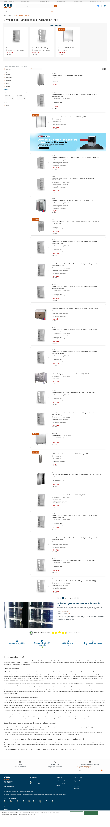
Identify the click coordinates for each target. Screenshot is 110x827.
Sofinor (8, 86)
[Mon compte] (98, 6)
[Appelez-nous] (55, 762)
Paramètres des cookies (76, 813)
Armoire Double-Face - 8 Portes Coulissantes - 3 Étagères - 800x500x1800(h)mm (74, 560)
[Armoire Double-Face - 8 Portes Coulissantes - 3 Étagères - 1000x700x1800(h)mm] (41, 586)
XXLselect (6, 691)
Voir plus (23, 749)
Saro (7, 83)
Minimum (9, 97)
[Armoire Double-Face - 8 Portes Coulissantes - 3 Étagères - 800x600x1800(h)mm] (41, 397)
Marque (6, 72)
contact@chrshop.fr (39, 783)
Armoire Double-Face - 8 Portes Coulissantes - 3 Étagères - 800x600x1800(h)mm (74, 392)
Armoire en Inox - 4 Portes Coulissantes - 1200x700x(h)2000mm (13, 47)
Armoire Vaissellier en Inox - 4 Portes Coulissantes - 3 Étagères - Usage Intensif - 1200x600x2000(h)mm (75, 264)
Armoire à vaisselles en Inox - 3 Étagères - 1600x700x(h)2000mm (67, 47)
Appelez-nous (55, 764)
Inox (19, 749)
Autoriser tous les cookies (91, 813)
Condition (6, 103)
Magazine (58, 785)
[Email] (20, 762)
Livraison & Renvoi (77, 786)
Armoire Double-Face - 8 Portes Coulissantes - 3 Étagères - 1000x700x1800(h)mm (75, 581)
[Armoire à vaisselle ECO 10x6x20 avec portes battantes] (41, 79)
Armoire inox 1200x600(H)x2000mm (62, 435)
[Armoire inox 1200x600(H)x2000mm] (41, 439)
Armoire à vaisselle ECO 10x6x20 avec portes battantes (67, 75)
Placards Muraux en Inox (57, 749)
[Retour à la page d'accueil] (8, 6)
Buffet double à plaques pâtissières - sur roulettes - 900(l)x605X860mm (72, 374)
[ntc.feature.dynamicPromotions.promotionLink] (68, 142)
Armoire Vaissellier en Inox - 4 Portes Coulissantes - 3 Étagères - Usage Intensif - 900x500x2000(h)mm (75, 538)
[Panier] (105, 6)
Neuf (7, 105)
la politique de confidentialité (84, 767)
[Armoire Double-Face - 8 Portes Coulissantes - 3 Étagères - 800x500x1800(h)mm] (41, 565)
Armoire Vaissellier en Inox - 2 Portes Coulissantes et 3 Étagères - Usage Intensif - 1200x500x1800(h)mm (75, 414)
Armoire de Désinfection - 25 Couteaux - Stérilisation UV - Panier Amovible (72, 200)
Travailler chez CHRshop (61, 783)
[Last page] (78, 598)
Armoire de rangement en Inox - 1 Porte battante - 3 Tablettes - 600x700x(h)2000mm (75, 157)
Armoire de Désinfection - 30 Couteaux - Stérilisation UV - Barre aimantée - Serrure (75, 308)
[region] (55, 818)
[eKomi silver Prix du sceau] (31, 633)
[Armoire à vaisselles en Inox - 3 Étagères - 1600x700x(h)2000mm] (68, 35)
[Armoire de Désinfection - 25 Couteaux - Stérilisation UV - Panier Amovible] (41, 205)
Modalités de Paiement (78, 784)
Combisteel (9, 77)
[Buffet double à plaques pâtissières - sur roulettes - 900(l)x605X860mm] (41, 378)
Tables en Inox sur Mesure (44, 749)
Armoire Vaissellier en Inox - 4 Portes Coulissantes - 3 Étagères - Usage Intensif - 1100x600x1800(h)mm (75, 516)
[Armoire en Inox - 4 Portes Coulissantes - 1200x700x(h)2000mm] (16, 35)
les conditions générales (86, 766)
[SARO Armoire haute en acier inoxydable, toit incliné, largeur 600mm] (41, 459)
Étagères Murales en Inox (70, 749)
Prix (5, 92)
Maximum (21, 97)
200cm (67, 611)
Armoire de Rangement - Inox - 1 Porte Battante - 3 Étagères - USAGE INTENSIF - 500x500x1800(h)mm (75, 95)
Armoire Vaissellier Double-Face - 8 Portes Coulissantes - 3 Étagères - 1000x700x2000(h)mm (42, 47)
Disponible (8, 69)
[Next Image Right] (49, 100)
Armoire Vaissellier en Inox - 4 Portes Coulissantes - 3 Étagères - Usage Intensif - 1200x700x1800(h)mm (75, 330)
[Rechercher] (55, 6)
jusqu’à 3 (70, 613)
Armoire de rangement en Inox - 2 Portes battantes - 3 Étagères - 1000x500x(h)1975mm (76, 221)
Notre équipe (58, 781)
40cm (63, 611)
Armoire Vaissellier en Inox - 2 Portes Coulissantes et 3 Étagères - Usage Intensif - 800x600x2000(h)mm (75, 242)
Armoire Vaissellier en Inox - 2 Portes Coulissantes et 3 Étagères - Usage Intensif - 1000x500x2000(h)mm (75, 352)
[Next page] (75, 598)
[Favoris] (101, 6)
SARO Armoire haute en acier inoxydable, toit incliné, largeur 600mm (71, 454)
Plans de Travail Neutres (31, 749)
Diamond (8, 80)
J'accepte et (84, 767)
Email (20, 764)
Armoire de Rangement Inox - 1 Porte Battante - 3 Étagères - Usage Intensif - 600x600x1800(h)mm (73, 179)
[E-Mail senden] (102, 770)
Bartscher (8, 74)
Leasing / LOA (76, 788)
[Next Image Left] (33, 100)
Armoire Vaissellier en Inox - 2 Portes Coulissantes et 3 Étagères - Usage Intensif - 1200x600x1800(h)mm (75, 287)
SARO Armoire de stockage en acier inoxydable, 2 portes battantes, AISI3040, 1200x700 (76, 474)
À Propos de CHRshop (60, 780)
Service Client (76, 783)
